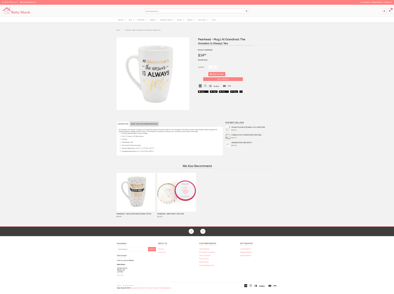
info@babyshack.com (29, 2)
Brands (120, 20)
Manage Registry (377, 2)
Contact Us (162, 252)
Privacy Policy (204, 259)
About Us (161, 249)
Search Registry (245, 255)
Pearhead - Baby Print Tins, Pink (170, 214)
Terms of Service (204, 255)
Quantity (201, 67)
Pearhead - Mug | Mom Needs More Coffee (133, 214)
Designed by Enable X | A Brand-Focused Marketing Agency (151, 288)
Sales (214, 20)
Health (179, 20)
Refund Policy (204, 262)
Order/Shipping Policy (206, 265)
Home (118, 30)
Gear (130, 20)
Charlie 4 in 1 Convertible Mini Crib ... (246, 135)
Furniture (140, 20)
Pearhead (208, 50)
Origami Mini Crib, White (241, 142)
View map (120, 275)
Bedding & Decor (166, 20)
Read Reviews (203, 60)
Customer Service (128, 285)
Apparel (152, 20)
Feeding (190, 20)
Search (119, 285)
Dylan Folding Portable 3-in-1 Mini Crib (248, 127)
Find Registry (388, 2)
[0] (390, 11)
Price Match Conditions (207, 252)
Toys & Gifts (202, 20)
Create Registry (365, 2)
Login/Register (204, 249)
